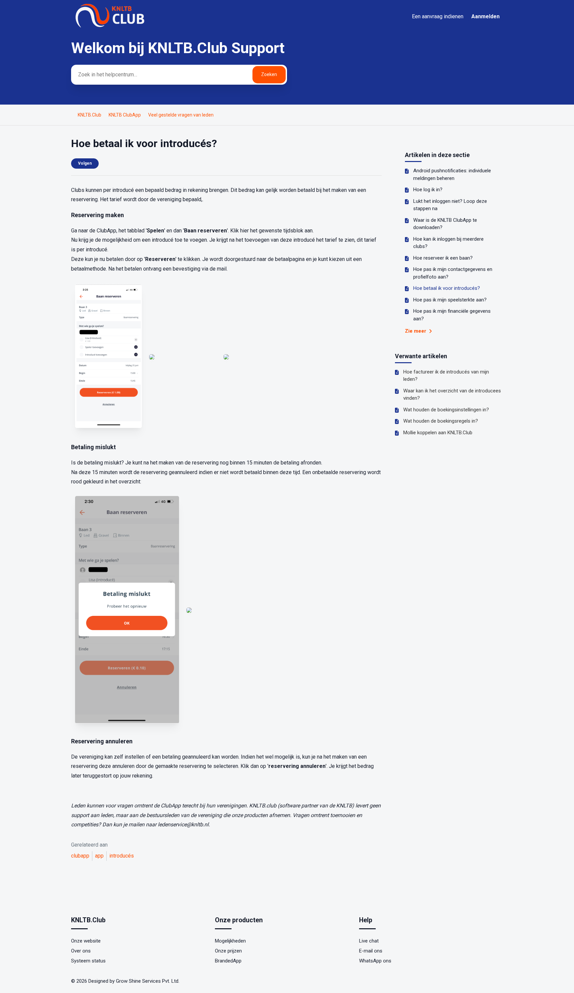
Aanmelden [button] (485, 16)
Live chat (369, 941)
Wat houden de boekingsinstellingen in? (446, 410)
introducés (121, 856)
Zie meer (416, 331)
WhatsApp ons (375, 961)
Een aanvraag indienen (437, 16)
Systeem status (88, 961)
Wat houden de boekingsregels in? (440, 421)
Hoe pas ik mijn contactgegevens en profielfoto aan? (452, 273)
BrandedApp (228, 961)
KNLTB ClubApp (125, 115)
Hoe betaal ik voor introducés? (446, 288)
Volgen (85, 163)
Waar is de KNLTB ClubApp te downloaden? (445, 224)
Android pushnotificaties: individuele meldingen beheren (452, 174)
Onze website (86, 941)
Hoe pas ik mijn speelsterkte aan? (450, 300)
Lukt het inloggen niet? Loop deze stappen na (450, 205)
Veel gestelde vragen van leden (181, 115)
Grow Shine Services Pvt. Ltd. (147, 981)
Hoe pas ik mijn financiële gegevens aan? (452, 315)
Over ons (81, 951)
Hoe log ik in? (427, 190)
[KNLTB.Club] (111, 27)
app (99, 856)
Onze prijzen (228, 951)
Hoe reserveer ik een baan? (443, 258)
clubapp (80, 856)
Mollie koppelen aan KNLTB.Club (437, 433)
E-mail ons (370, 951)
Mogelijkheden (230, 941)
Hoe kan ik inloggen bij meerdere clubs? (448, 243)
